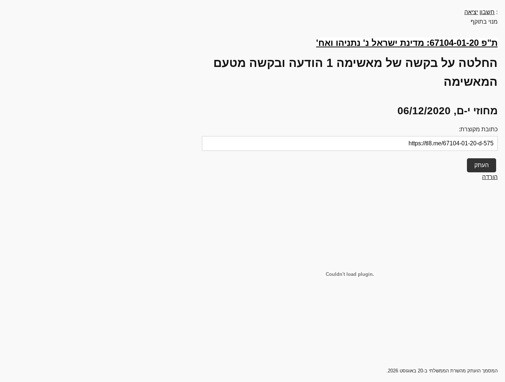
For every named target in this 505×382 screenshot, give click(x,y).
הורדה (490, 177)
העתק (481, 165)
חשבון (487, 12)
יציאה (471, 12)
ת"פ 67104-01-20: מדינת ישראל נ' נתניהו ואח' (407, 43)
